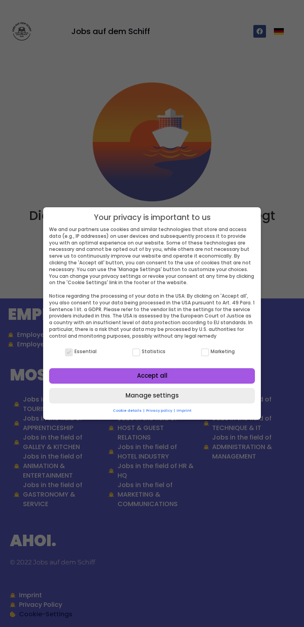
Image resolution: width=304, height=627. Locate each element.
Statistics (153, 351)
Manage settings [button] (152, 395)
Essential (85, 351)
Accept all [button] (152, 375)
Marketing (223, 351)
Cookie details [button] (127, 410)
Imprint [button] (184, 410)
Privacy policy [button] (159, 410)
